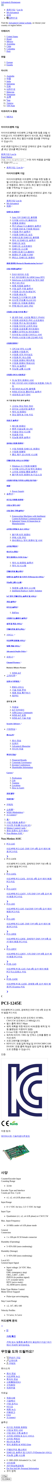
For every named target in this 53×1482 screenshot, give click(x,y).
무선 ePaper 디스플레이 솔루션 (26, 226)
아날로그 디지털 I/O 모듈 (24, 297)
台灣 (9, 97)
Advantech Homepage (10, 2)
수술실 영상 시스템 (21, 432)
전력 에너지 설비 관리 (22, 306)
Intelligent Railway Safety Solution (27, 591)
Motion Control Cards (16, 828)
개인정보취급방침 (15, 1466)
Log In (20, 10)
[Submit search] (14, 163)
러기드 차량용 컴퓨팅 (15, 500)
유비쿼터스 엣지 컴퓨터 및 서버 (27, 540)
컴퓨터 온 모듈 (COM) (22, 255)
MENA (10, 117)
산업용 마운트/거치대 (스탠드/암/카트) (22, 480)
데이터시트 (6, 1136)
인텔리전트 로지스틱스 (16, 629)
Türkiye (10, 103)
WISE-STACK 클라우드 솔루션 (26, 392)
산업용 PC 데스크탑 (21, 357)
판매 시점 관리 (19, 537)
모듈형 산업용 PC (20, 352)
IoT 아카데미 (18, 710)
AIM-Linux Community (22, 712)
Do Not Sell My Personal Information (23, 1468)
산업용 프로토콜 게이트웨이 (25, 329)
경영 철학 (10, 793)
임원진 (15, 743)
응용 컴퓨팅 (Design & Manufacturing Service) (24, 263)
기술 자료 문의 (19, 690)
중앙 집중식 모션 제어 (17, 830)
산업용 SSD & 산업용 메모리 (25, 229)
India (9, 81)
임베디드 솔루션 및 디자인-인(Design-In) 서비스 (25, 577)
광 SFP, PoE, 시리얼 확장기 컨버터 (28, 317)
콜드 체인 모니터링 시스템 (25, 454)
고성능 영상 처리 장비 (22, 406)
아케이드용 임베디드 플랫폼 (25, 237)
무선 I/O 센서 (18, 283)
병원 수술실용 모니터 (22, 429)
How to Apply (18, 788)
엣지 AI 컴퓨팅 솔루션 (22, 563)
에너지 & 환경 (12, 552)
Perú (8, 51)
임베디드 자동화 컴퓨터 (23, 303)
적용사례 (11, 1398)
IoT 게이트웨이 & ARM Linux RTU (28, 277)
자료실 (15, 707)
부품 (8, 486)
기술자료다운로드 (21, 1136)
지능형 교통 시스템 (21, 369)
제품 (9, 206)
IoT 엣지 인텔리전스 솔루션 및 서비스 (21, 596)
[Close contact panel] (2, 1326)
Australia (10, 76)
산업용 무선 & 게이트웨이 (24, 323)
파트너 (10, 657)
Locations (16, 785)
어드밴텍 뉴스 (13, 1376)
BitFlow (15, 612)
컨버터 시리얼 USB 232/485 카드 (27, 337)
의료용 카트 (17, 434)
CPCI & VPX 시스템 (21, 349)
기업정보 (11, 729)
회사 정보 (16, 740)
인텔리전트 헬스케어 (15, 571)
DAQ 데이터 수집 (20, 274)
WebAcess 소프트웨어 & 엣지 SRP (28, 280)
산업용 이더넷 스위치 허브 (25, 326)
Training (15, 783)
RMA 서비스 (18, 687)
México (10, 41)
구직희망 (11, 1385)
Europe (10, 62)
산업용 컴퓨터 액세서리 (23, 363)
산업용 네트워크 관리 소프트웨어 (28, 320)
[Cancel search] (17, 163)
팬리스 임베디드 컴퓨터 (23, 257)
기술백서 (11, 1401)
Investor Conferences (21, 765)
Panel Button (6, 157)
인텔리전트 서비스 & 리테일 (18, 460)
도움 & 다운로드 (13, 681)
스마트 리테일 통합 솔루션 (25, 472)
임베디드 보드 (19, 243)
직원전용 (10, 799)
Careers (10, 773)
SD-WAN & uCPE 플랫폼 (23, 389)
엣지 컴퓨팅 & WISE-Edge (17, 557)
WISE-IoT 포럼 (19, 715)
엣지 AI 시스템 (19, 565)
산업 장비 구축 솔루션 (15, 511)
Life (13, 780)
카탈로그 (11, 1412)
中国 (9, 78)
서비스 (10, 635)
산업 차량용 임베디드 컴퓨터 (26, 449)
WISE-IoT (16, 673)
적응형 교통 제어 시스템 (23, 588)
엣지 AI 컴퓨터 (19, 412)
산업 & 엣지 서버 (13, 505)
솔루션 (10, 494)
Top (5, 1476)
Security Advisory (14, 724)
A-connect (11, 1417)
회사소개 (10, 735)
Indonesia (11, 84)
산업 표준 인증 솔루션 (22, 289)
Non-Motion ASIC (15, 833)
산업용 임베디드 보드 (22, 234)
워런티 (15, 695)
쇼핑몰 (10, 809)
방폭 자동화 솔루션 (21, 286)
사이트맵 (11, 1463)
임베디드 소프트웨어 (22, 246)
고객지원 (11, 675)
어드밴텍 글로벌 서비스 (16, 640)
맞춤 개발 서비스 (13, 646)
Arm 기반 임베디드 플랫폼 (24, 217)
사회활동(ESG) (14, 1382)
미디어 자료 (17, 749)
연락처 (10, 804)
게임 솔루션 (11, 602)
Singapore (11, 94)
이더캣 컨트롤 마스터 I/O (24, 300)
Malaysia (10, 92)
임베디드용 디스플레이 (23, 252)
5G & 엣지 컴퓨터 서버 (23, 380)
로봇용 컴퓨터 (19, 223)
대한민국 (13, 18)
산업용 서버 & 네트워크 (16, 375)
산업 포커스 (12, 1403)
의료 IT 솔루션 (12, 420)
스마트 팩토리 (12, 546)
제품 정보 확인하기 (21, 693)
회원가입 (11, 10)
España (10, 65)
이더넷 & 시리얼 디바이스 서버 (27, 334)
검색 (9, 15)
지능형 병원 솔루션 (21, 437)
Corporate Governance (22, 762)
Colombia (11, 49)
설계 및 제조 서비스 (14, 624)
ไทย (8, 100)
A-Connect (11, 815)
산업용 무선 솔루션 (21, 232)
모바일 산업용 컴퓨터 (15, 443)
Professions (17, 778)
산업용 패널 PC (19, 294)
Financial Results (19, 760)
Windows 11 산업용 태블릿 (24, 466)
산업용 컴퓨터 (12, 343)
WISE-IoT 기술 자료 (21, 718)
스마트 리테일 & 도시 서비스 (18, 529)
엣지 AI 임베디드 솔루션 (23, 240)
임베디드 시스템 (20, 249)
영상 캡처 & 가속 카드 (22, 414)
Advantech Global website (20, 23)
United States (12, 36)
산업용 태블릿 (19, 452)
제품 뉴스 (11, 1409)
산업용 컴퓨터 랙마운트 (23, 360)
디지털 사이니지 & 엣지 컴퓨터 (27, 469)
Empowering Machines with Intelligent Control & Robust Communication (28, 517)
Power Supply (18, 491)
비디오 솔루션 (12, 607)
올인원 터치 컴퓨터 (21, 534)
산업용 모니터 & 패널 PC (24, 291)
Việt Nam (11, 106)
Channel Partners (13, 662)
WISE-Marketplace (15, 812)
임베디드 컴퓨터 (13, 212)
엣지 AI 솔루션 (19, 366)
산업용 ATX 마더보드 (22, 354)
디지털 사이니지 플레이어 (24, 220)
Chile (9, 46)
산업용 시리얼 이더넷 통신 (17, 312)
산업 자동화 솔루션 (14, 269)
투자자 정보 (11, 754)
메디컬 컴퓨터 (19, 426)
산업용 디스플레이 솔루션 (17, 618)
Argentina (11, 44)
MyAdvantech (13, 12)
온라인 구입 (14, 1357)
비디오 (10, 1406)
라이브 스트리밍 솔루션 (23, 409)
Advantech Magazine (21, 746)
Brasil (9, 39)
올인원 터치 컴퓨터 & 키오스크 (27, 474)
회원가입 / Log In (15, 167)
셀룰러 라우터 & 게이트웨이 (25, 332)
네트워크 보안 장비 (21, 394)
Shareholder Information (22, 767)
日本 (9, 86)
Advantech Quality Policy (16, 651)
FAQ (9, 1415)
